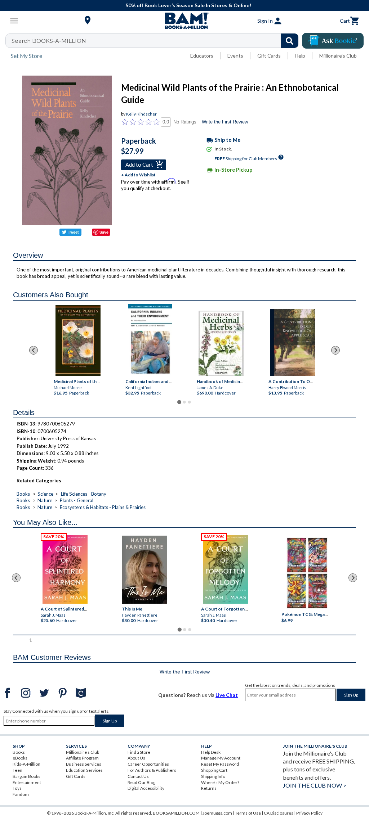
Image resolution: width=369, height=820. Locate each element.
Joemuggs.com (217, 813)
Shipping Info (213, 776)
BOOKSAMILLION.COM (176, 813)
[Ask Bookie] (333, 41)
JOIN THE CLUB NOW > (314, 785)
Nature (44, 500)
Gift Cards (269, 56)
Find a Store (139, 752)
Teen (17, 770)
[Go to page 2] (184, 402)
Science (45, 494)
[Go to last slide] (33, 350)
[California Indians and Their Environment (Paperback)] (150, 340)
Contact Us (138, 776)
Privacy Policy (309, 813)
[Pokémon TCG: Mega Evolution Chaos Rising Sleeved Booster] (307, 573)
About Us (136, 758)
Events (235, 56)
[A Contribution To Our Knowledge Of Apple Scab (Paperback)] (292, 342)
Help (300, 56)
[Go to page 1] (179, 402)
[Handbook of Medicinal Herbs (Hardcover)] (221, 343)
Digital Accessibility (146, 788)
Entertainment (27, 782)
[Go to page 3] (189, 402)
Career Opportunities (148, 764)
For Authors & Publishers (152, 770)
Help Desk (211, 752)
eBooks (20, 758)
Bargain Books (26, 776)
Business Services (83, 764)
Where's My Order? (220, 782)
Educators (201, 56)
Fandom (21, 794)
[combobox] (156, 41)
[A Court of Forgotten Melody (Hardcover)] (225, 569)
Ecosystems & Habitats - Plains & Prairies (103, 507)
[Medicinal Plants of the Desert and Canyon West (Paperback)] (78, 340)
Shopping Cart (214, 770)
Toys (17, 788)
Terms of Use (248, 813)
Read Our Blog (141, 782)
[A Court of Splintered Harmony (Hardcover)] (65, 569)
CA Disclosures (278, 813)
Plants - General (76, 500)
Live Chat (226, 695)
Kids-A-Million (26, 764)
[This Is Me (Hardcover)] (144, 570)
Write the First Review (225, 122)
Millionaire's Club (338, 56)
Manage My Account (220, 758)
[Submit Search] (289, 40)
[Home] (184, 21)
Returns (209, 788)
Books (23, 494)
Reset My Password (220, 764)
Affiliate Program (82, 758)
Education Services (84, 770)
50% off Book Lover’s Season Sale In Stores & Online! (188, 5)
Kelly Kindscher (141, 114)
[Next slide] (335, 350)
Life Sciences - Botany (83, 494)
